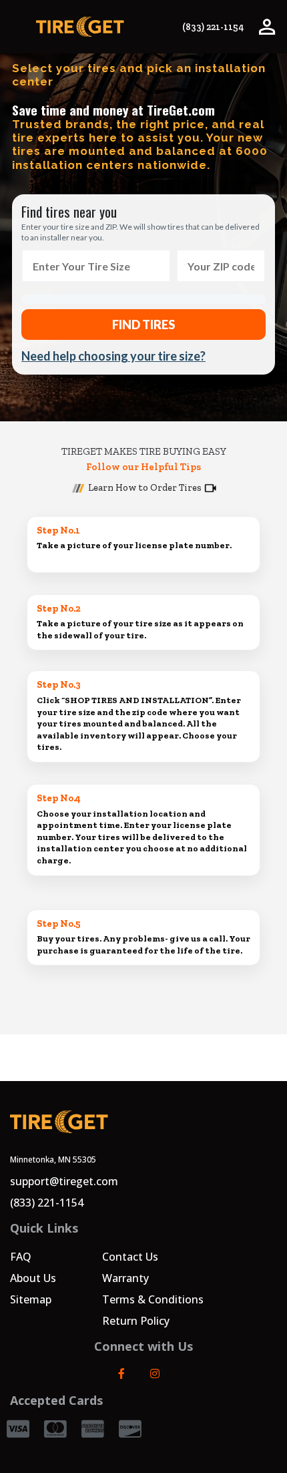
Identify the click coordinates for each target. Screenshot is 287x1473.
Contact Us (130, 1256)
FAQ (20, 1256)
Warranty (125, 1278)
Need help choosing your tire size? (113, 356)
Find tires (143, 324)
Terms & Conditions (153, 1299)
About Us (33, 1278)
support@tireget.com (64, 1181)
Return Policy (136, 1320)
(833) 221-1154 (213, 27)
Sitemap (30, 1299)
